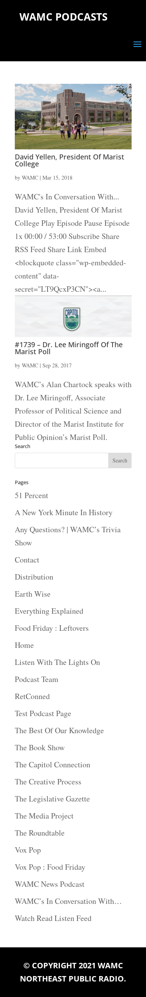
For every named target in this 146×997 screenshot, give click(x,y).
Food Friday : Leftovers (52, 628)
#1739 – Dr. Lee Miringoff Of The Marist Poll (69, 348)
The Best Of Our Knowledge (59, 730)
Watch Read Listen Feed (53, 918)
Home (24, 645)
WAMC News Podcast (49, 884)
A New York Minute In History (64, 512)
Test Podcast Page (43, 713)
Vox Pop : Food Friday (50, 867)
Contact (27, 559)
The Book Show (40, 747)
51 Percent (31, 495)
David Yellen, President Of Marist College (69, 160)
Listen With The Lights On (57, 662)
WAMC (30, 177)
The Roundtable (40, 832)
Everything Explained (49, 611)
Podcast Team (36, 679)
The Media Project (44, 815)
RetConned (32, 696)
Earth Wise (33, 594)
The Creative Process (48, 781)
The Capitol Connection (52, 764)
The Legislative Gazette (52, 798)
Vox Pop (28, 850)
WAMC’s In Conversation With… (68, 901)
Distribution (34, 576)
